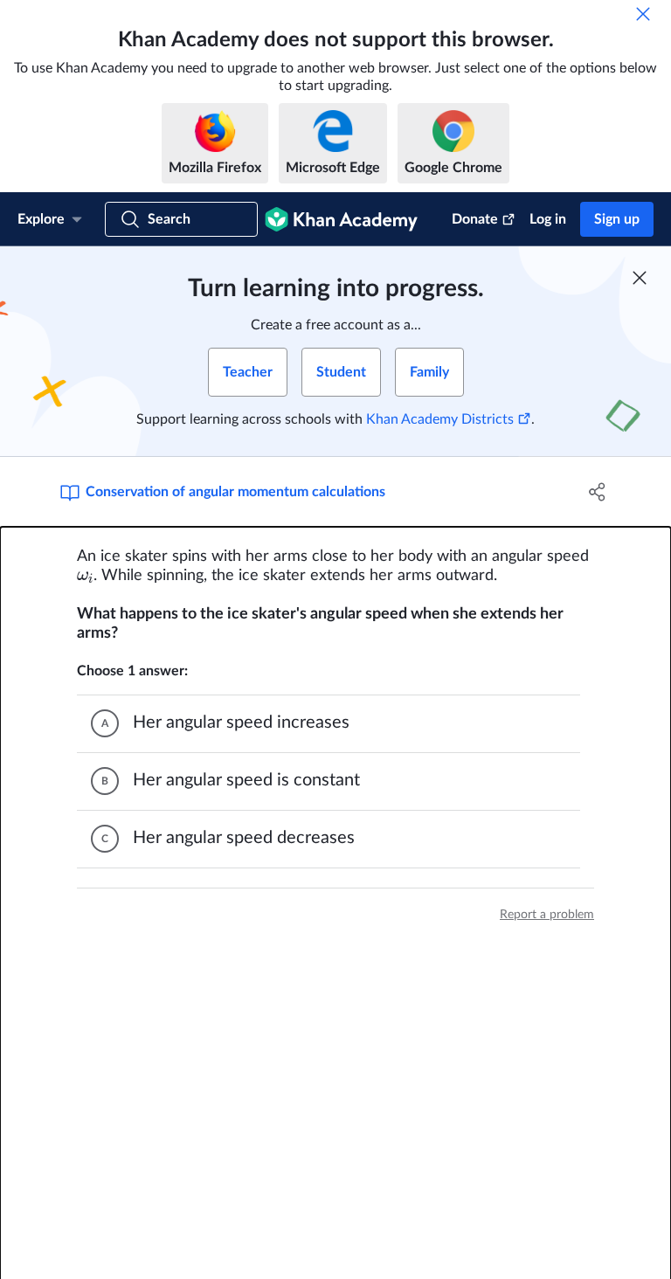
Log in (547, 219)
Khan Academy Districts (440, 419)
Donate (475, 219)
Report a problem (547, 915)
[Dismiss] (643, 14)
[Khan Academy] (341, 219)
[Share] (598, 491)
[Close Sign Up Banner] (639, 277)
